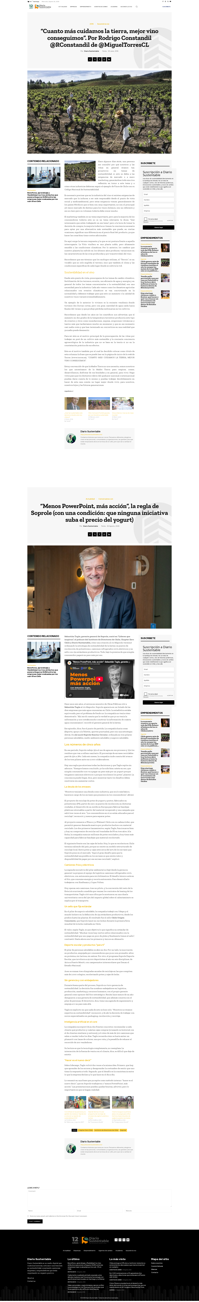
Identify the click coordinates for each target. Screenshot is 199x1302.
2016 (91, 24)
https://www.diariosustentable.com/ (91, 434)
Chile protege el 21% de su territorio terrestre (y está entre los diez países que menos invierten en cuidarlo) (127, 1265)
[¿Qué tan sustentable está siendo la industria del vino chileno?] (75, 403)
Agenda (143, 259)
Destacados (31, 190)
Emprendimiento (146, 244)
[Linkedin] (109, 59)
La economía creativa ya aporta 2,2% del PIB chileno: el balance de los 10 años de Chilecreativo (150, 251)
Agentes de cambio (115, 1270)
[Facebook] (163, 1)
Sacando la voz (103, 24)
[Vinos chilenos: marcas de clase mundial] (123, 403)
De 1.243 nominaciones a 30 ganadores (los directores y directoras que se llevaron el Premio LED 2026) (127, 1275)
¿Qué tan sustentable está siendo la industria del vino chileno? (73, 415)
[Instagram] (165, 1)
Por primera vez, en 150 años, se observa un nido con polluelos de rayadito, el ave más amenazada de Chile (137, 463)
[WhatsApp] (104, 59)
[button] (137, 6)
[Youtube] (170, 1)
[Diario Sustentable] (72, 438)
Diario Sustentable (91, 51)
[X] (168, 1)
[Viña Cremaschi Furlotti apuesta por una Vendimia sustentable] (99, 403)
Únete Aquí (158, 227)
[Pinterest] (99, 59)
